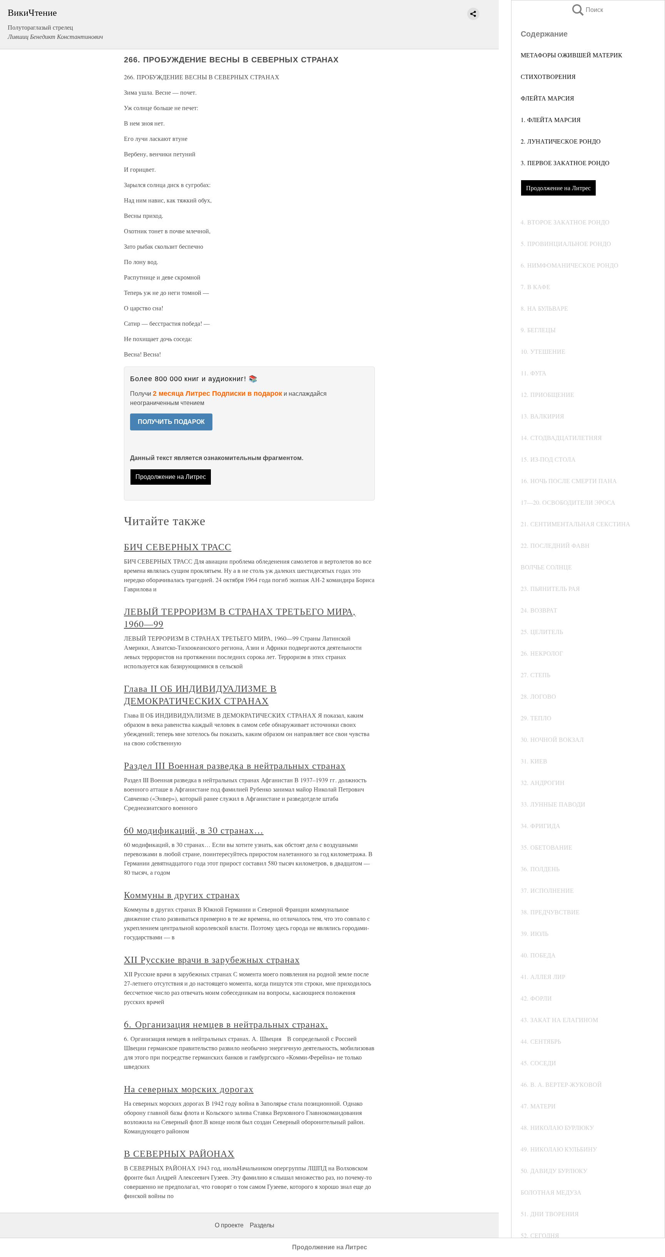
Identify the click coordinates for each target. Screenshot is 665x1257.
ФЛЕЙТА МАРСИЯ (547, 98)
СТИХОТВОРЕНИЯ (548, 76)
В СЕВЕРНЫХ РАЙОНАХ (179, 1153)
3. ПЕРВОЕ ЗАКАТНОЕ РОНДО (565, 163)
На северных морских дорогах (189, 1089)
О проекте (229, 1225)
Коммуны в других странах (182, 895)
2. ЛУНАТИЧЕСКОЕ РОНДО (561, 141)
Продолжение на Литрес (558, 188)
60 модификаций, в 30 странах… (194, 830)
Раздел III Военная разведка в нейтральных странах (235, 765)
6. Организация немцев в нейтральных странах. (226, 1024)
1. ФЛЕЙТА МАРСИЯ (551, 119)
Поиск (587, 10)
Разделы (262, 1225)
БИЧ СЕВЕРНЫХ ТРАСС (177, 547)
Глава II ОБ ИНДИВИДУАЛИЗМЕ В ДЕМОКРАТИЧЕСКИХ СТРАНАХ (200, 694)
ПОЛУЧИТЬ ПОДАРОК (171, 421)
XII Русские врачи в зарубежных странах (211, 959)
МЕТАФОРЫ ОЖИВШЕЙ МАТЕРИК (571, 55)
